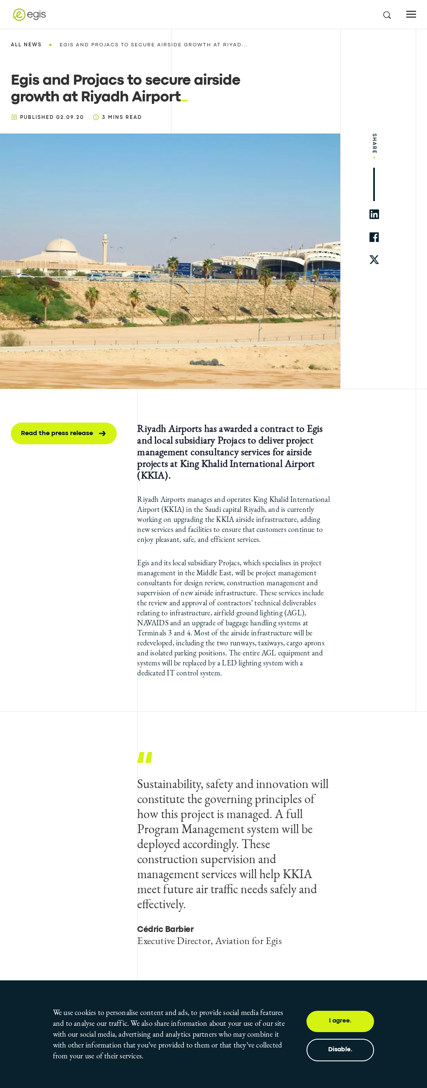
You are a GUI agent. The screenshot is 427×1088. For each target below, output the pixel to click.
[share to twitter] (374, 260)
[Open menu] (411, 14)
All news (26, 45)
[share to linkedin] (374, 214)
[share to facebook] (374, 237)
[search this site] (386, 14)
